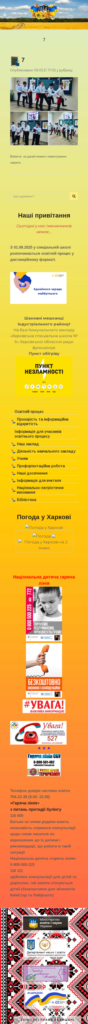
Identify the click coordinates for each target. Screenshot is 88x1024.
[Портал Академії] (45, 981)
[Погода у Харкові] (44, 527)
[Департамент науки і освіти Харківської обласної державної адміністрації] (45, 957)
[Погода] (44, 535)
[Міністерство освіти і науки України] (45, 930)
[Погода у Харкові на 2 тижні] (44, 543)
